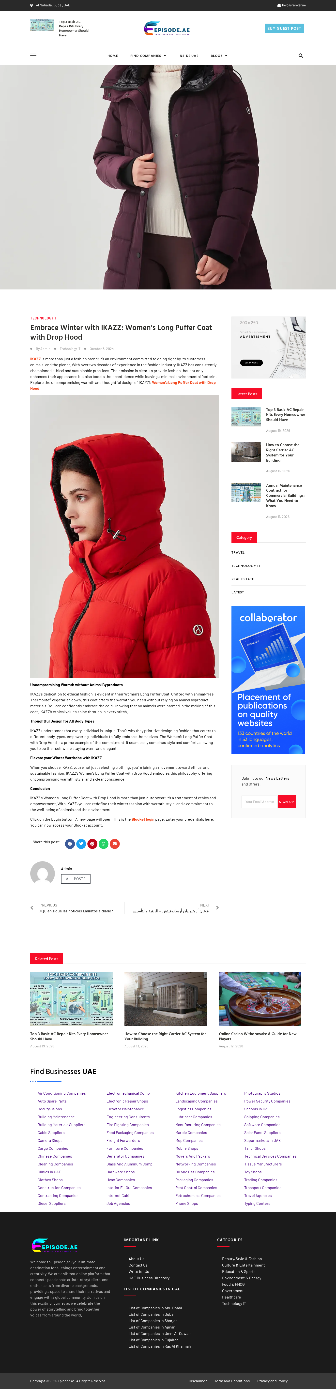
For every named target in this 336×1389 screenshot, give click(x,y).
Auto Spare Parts (52, 1101)
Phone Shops (186, 1203)
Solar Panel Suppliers (262, 1132)
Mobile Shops (186, 1148)
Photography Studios (262, 1093)
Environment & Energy (241, 1277)
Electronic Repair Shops (127, 1101)
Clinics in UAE (49, 1171)
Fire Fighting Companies (128, 1124)
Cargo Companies (53, 1148)
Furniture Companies (125, 1148)
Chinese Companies (55, 1156)
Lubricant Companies (193, 1116)
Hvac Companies (121, 1179)
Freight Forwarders (123, 1140)
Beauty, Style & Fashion (242, 1258)
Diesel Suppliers (52, 1203)
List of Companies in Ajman (152, 1327)
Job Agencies (118, 1203)
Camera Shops (50, 1140)
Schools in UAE (257, 1108)
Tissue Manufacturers (263, 1164)
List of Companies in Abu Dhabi (155, 1307)
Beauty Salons (50, 1108)
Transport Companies (262, 1187)
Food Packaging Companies (130, 1132)
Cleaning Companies (55, 1164)
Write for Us (139, 1271)
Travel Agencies (258, 1195)
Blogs (217, 55)
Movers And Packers (192, 1156)
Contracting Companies (58, 1195)
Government (233, 1290)
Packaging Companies (194, 1179)
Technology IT (44, 318)
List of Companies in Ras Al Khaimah (160, 1346)
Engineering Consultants (128, 1116)
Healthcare (231, 1297)
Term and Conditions (232, 1380)
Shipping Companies (262, 1116)
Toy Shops (253, 1171)
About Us (136, 1258)
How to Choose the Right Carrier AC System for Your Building (282, 452)
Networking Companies (195, 1164)
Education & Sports (239, 1271)
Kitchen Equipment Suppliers (200, 1093)
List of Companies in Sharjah (153, 1320)
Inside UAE (189, 55)
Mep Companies (189, 1140)
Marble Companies (191, 1132)
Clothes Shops (50, 1179)
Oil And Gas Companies (195, 1171)
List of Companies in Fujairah (154, 1339)
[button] (301, 55)
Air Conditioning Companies (62, 1093)
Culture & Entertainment (243, 1265)
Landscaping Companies (196, 1101)
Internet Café (118, 1195)
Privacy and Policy (272, 1380)
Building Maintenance (56, 1116)
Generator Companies (125, 1156)
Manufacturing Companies (198, 1124)
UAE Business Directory (149, 1277)
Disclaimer (198, 1380)
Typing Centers (257, 1203)
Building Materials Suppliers (62, 1124)
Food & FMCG (233, 1284)
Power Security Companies (267, 1101)
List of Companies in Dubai (151, 1314)
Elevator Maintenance (125, 1108)
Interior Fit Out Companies (129, 1187)
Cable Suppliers (51, 1132)
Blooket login (143, 819)
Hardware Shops (121, 1171)
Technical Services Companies (270, 1156)
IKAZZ (35, 358)
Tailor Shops (255, 1148)
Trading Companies (260, 1179)
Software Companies (262, 1124)
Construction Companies (59, 1187)
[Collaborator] (268, 752)
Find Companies (145, 55)
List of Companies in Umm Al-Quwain (160, 1333)
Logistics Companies (193, 1108)
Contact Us (138, 1265)
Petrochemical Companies (198, 1195)
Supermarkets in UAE (262, 1140)
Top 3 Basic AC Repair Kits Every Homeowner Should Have (74, 28)
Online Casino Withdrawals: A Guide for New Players (258, 1036)
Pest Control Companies (196, 1187)
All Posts (76, 879)
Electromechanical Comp (128, 1093)
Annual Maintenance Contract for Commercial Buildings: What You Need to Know (285, 495)
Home (112, 55)
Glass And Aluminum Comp (130, 1164)
